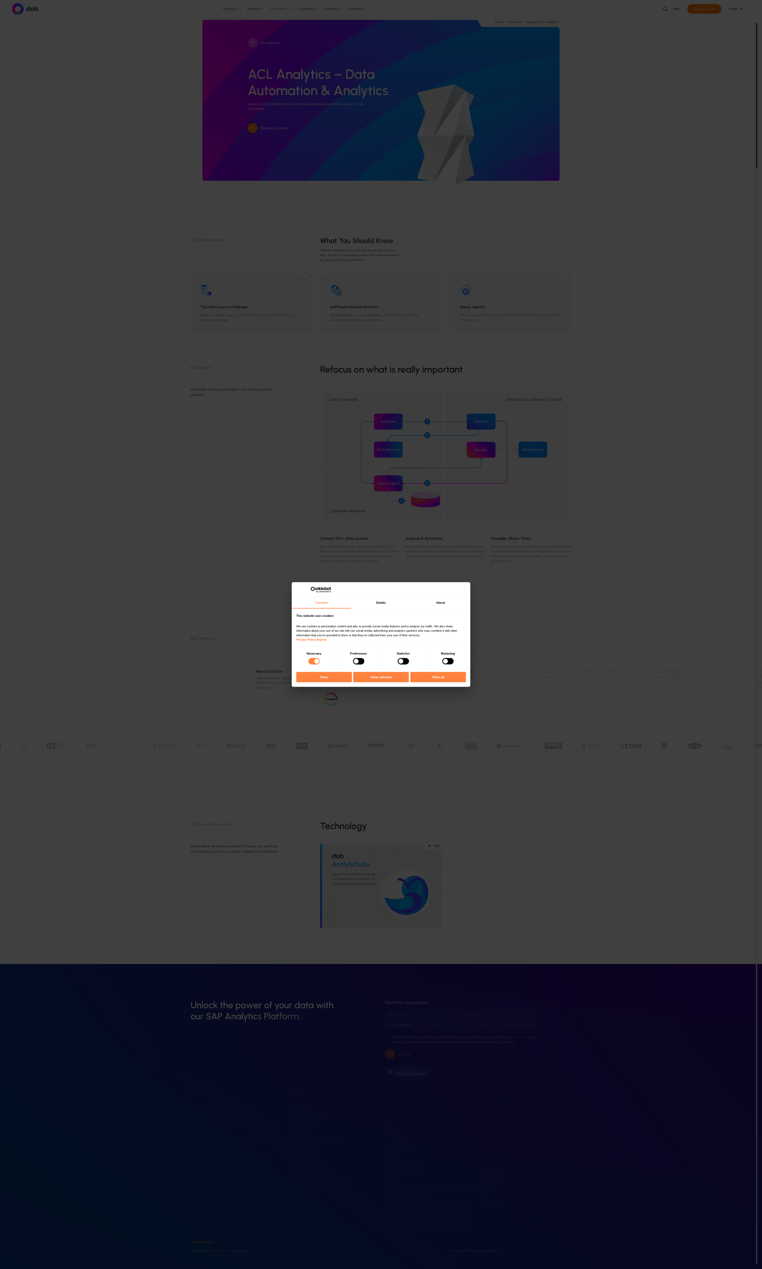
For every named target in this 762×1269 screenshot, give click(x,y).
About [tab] (440, 602)
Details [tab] (381, 602)
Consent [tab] (321, 602)
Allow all (438, 677)
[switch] (358, 661)
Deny (324, 677)
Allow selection (381, 677)
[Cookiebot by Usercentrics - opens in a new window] (313, 590)
